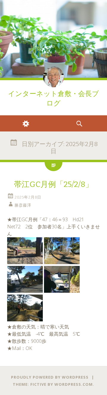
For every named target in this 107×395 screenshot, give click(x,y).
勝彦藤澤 (23, 205)
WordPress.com (73, 384)
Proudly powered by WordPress (50, 377)
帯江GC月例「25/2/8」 (53, 184)
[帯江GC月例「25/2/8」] (25, 262)
